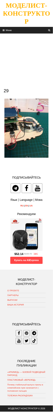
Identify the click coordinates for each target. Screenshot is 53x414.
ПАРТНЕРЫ (12, 295)
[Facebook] (26, 188)
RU (21, 205)
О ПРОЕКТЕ (13, 290)
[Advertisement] (26, 60)
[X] (26, 341)
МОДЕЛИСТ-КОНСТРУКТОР (26, 13)
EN (26, 205)
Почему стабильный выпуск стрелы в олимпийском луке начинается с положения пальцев (25, 387)
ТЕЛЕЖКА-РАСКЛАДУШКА (20, 395)
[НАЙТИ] (49, 30)
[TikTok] (34, 341)
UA (31, 205)
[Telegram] (15, 188)
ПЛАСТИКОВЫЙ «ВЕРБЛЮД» (21, 380)
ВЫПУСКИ (12, 300)
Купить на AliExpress (26, 260)
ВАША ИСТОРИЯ (15, 305)
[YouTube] (37, 188)
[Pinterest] (26, 333)
